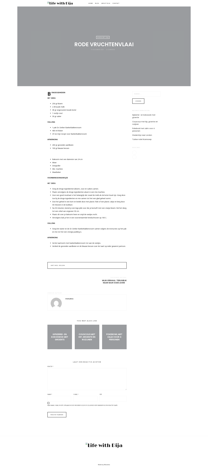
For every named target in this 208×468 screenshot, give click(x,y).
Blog (97, 3)
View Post (59, 343)
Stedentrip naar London (142, 135)
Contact (116, 3)
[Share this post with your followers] (118, 266)
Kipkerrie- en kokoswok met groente (59, 337)
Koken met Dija (103, 37)
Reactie (50, 366)
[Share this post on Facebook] (115, 266)
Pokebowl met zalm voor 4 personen (114, 337)
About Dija (105, 3)
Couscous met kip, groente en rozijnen (87, 337)
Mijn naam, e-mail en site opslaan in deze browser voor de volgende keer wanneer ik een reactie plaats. (82, 405)
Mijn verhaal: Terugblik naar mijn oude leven (114, 281)
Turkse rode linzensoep (142, 139)
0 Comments (110, 49)
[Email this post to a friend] (121, 266)
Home (90, 3)
